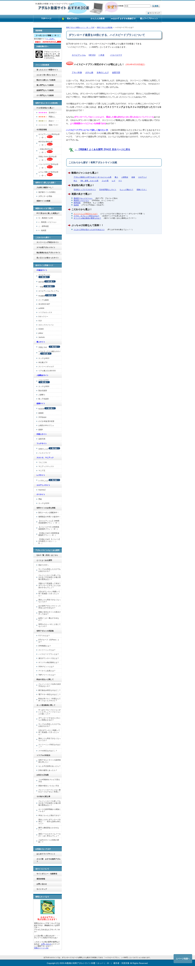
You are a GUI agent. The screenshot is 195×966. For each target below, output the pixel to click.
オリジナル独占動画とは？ (48, 662)
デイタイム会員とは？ (47, 671)
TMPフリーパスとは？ (47, 675)
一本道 (101, 55)
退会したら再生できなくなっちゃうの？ (49, 601)
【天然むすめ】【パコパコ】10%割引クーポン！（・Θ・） (49, 541)
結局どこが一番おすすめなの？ (48, 619)
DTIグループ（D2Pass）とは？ (48, 641)
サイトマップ (154, 13)
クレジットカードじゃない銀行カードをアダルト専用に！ (49, 791)
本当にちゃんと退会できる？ (49, 815)
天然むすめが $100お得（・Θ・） (47, 158)
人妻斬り (41, 395)
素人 (116, 177)
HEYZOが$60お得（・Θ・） (45, 143)
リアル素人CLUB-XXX (47, 371)
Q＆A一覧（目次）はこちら (47, 555)
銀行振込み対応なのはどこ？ (49, 690)
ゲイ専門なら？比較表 (45, 95)
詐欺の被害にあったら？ (47, 770)
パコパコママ (116, 55)
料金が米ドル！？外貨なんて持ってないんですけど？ (49, 700)
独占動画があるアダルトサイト (49, 253)
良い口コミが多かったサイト (48, 258)
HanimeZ (42, 490)
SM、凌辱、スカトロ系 (89, 181)
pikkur (40, 333)
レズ (113, 181)
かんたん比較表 (98, 18)
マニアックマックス (46, 466)
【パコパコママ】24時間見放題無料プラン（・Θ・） (48, 528)
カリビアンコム (79, 55)
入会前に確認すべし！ (45, 187)
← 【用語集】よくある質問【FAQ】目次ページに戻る (102, 149)
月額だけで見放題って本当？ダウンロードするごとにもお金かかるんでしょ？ (49, 585)
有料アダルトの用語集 (104, 27)
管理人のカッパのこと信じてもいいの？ (49, 625)
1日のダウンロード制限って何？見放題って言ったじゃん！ (49, 594)
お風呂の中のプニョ (46, 425)
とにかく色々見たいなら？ (47, 75)
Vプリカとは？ (44, 636)
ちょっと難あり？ (126, 190)
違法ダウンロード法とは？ (48, 658)
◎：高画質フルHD (45, 218)
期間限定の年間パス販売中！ (49, 517)
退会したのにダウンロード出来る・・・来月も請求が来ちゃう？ (49, 822)
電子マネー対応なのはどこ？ (49, 694)
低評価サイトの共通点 (47, 192)
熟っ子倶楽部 (43, 399)
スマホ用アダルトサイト (46, 247)
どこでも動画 (43, 300)
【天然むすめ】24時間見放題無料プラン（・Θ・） (48, 534)
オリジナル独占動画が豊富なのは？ (87, 218)
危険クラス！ (142, 190)
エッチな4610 (43, 358)
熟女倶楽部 (42, 391)
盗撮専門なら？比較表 (45, 90)
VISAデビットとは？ (46, 667)
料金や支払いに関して (45, 679)
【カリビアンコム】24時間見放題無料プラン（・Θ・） (49, 522)
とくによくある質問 (44, 560)
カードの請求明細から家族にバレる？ (49, 810)
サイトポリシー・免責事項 (47, 874)
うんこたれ (42, 462)
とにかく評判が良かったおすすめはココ (89, 230)
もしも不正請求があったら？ (49, 766)
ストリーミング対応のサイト (48, 242)
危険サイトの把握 (43, 201)
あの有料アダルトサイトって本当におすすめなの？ (49, 607)
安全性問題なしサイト (107, 190)
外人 (75, 181)
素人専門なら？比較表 (45, 85)
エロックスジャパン (46, 325)
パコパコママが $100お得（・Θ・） (48, 166)
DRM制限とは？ (44, 646)
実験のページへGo (41, 948)
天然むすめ (43, 347)
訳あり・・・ (48, 121)
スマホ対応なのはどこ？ (47, 751)
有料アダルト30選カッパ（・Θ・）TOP (80, 27)
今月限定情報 (42, 130)
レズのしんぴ (43, 481)
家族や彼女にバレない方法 (48, 786)
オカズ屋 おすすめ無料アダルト (49, 860)
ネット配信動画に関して (46, 705)
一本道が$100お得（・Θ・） (45, 150)
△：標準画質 (43, 226)
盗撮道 (41, 413)
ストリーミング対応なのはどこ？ (49, 746)
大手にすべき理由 (45, 196)
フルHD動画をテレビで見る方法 (49, 781)
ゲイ (120, 181)
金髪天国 (116, 72)
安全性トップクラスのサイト (85, 190)
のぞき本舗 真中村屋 (46, 421)
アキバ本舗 (77, 72)
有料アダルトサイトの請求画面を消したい (49, 761)
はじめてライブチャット (46, 854)
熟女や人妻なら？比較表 (46, 80)
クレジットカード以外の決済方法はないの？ (49, 685)
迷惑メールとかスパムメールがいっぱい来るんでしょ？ (49, 835)
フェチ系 (105, 181)
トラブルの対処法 (43, 755)
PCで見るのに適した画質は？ (48, 213)
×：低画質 (42, 230)
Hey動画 (41, 296)
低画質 (76, 205)
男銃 (40, 499)
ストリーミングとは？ (47, 650)
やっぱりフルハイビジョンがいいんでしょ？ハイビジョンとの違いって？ (49, 712)
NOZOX (41, 409)
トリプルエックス (45, 312)
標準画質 (77, 203)
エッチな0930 (43, 386)
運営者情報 (41, 879)
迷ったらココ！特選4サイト (47, 70)
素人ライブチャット (149, 18)
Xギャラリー (43, 317)
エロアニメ (142, 177)
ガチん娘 (89, 72)
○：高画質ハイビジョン (47, 222)
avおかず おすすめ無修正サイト (123, 19)
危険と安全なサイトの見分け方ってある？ (49, 613)
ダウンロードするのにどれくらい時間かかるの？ (49, 719)
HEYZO (92, 55)
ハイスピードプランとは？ (48, 654)
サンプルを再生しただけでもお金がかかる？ (49, 570)
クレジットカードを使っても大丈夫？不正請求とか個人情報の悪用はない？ (49, 577)
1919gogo (42, 417)
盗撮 (133, 177)
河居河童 (125, 963)
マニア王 (41, 471)
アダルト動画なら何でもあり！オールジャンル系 (92, 177)
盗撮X (40, 430)
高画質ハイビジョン (81, 200)
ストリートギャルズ (46, 367)
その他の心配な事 (43, 796)
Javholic (41, 337)
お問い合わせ (42, 884)
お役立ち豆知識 (43, 775)
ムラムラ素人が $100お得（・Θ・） (48, 174)
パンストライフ (44, 453)
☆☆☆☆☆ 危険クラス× (48, 125)
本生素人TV (42, 362)
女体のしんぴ (103, 72)
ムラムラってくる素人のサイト (49, 352)
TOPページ (46, 18)
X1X (40, 321)
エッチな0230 (43, 503)
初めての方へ (43, 565)
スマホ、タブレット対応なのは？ (86, 216)
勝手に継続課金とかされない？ (48, 829)
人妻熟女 (124, 177)
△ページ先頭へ (183, 958)
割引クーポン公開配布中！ (48, 513)
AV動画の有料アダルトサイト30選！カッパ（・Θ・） (89, 963)
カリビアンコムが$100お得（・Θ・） (49, 136)
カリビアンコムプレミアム (48, 291)
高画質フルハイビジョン (83, 198)
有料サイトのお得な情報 (46, 508)
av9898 (41, 308)
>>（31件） (50, 39)
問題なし (47, 117)
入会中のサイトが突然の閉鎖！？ (48, 841)
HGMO (41, 329)
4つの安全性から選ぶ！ (46, 108)
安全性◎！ (47, 113)
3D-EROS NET (44, 304)
